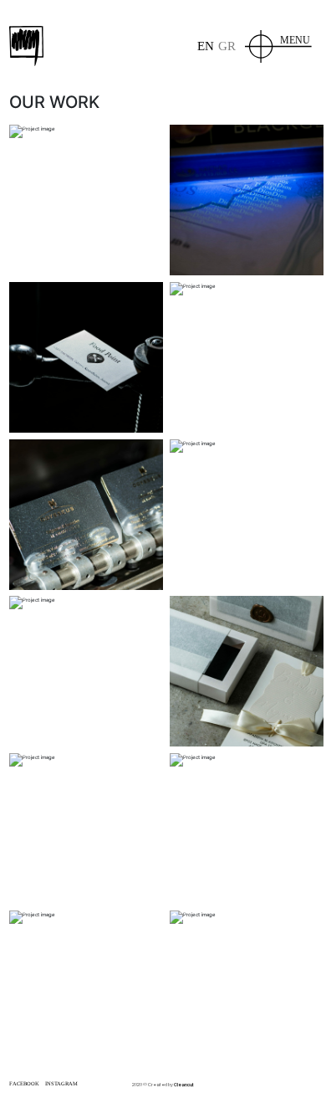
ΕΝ (205, 46)
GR (227, 46)
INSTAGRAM (61, 1083)
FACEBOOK (24, 1083)
